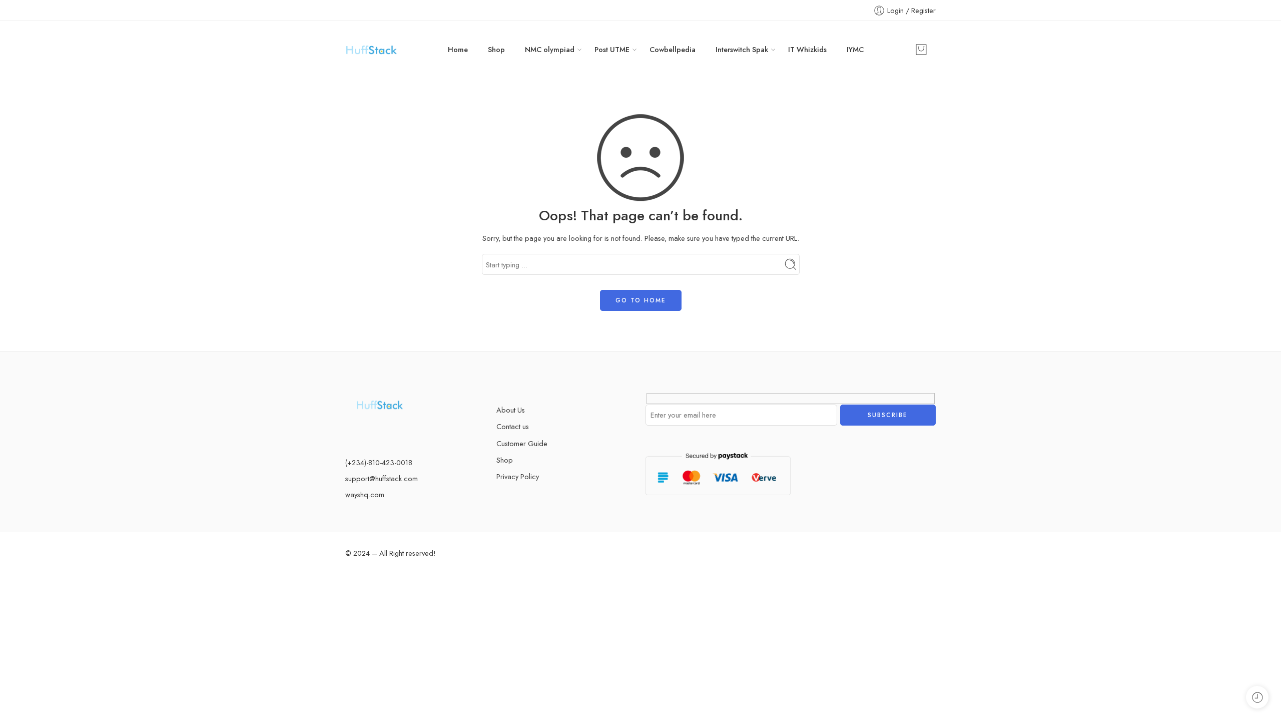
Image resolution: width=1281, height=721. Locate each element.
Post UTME (611, 49)
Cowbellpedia (673, 49)
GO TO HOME (640, 300)
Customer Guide (521, 443)
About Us (510, 410)
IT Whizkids (807, 49)
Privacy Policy (517, 476)
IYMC (855, 49)
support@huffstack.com (381, 478)
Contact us (512, 426)
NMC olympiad (549, 49)
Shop (496, 49)
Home (458, 49)
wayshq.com (364, 494)
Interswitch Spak (742, 49)
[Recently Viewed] (1257, 697)
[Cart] (921, 50)
